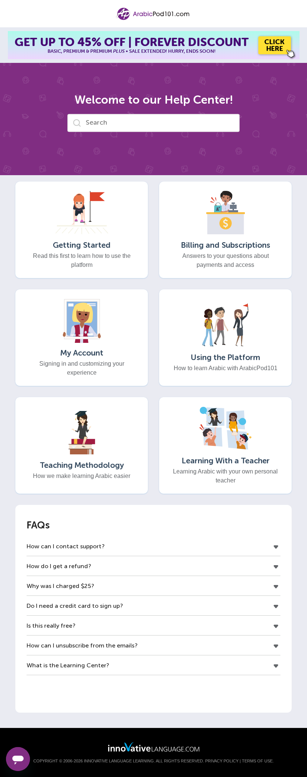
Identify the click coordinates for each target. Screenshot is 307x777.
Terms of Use (257, 761)
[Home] (153, 13)
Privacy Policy (221, 761)
